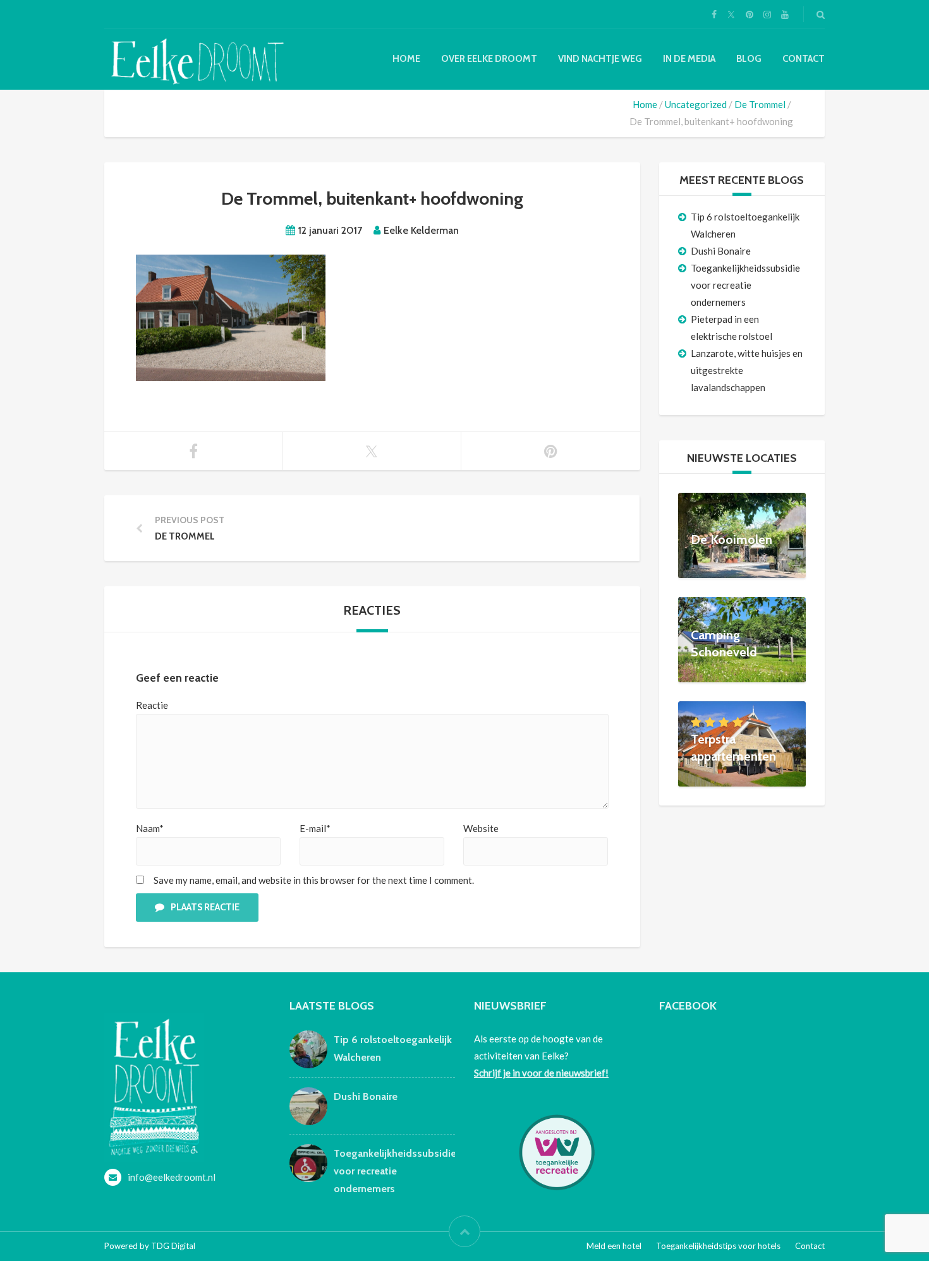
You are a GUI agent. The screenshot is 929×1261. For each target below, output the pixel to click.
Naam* (150, 828)
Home (406, 58)
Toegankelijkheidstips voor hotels (718, 1246)
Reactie (152, 705)
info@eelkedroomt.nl (172, 1177)
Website (481, 828)
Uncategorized (696, 104)
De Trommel (760, 104)
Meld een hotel (613, 1246)
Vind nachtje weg (600, 58)
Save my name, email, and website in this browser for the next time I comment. (314, 880)
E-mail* (315, 828)
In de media (689, 58)
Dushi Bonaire (721, 250)
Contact (803, 58)
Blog (749, 58)
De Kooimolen (731, 539)
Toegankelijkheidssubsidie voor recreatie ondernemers (745, 285)
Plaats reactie (205, 907)
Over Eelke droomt (489, 58)
